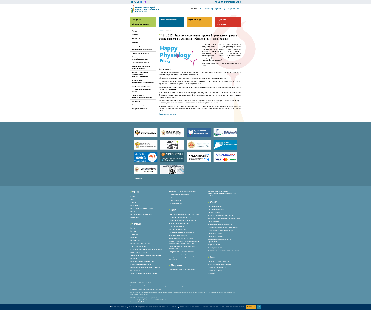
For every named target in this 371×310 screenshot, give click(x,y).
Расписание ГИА (213, 221)
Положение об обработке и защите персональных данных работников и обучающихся (160, 286)
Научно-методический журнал (140, 264)
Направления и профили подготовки (182, 270)
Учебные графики (214, 212)
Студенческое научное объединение (181, 232)
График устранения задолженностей (220, 215)
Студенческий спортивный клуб (219, 261)
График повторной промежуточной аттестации (224, 218)
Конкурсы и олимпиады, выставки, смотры (223, 227)
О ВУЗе (135, 191)
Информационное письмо (168, 114)
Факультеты (134, 234)
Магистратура (135, 240)
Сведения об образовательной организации (223, 22)
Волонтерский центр (215, 248)
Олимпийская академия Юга (179, 194)
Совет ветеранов (175, 200)
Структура (231, 8)
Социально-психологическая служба (220, 230)
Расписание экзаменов (216, 209)
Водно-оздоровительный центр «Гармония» (145, 268)
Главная (194, 8)
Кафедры (133, 237)
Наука (224, 8)
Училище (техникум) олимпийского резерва (145, 255)
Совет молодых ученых (177, 226)
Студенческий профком (216, 236)
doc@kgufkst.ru (140, 302)
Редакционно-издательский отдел (142, 261)
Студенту (218, 8)
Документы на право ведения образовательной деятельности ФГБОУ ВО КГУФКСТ (222, 193)
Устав (132, 199)
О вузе (201, 8)
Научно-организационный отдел (180, 217)
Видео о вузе (134, 217)
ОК (259, 307)
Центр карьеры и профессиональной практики (224, 251)
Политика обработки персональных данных (145, 289)
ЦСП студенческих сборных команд (220, 264)
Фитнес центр (135, 271)
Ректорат (133, 231)
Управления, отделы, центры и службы (182, 191)
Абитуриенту (209, 8)
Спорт (239, 8)
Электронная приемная (168, 20)
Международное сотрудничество (141, 208)
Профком (172, 197)
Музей (132, 211)
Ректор (132, 228)
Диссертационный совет (139, 246)
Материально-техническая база (141, 214)
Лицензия (133, 202)
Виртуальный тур (194, 20)
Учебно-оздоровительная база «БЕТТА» (143, 274)
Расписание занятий (215, 206)
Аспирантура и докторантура (140, 243)
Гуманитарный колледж (138, 252)
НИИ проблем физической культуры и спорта (146, 249)
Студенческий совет (176, 203)
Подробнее (251, 307)
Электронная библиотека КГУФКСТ (220, 224)
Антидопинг (212, 274)
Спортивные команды (215, 271)
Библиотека (134, 258)
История (133, 196)
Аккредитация (135, 205)
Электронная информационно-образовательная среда (140, 22)
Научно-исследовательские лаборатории (183, 220)
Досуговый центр (214, 245)
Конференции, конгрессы (178, 235)
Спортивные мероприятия (217, 268)
